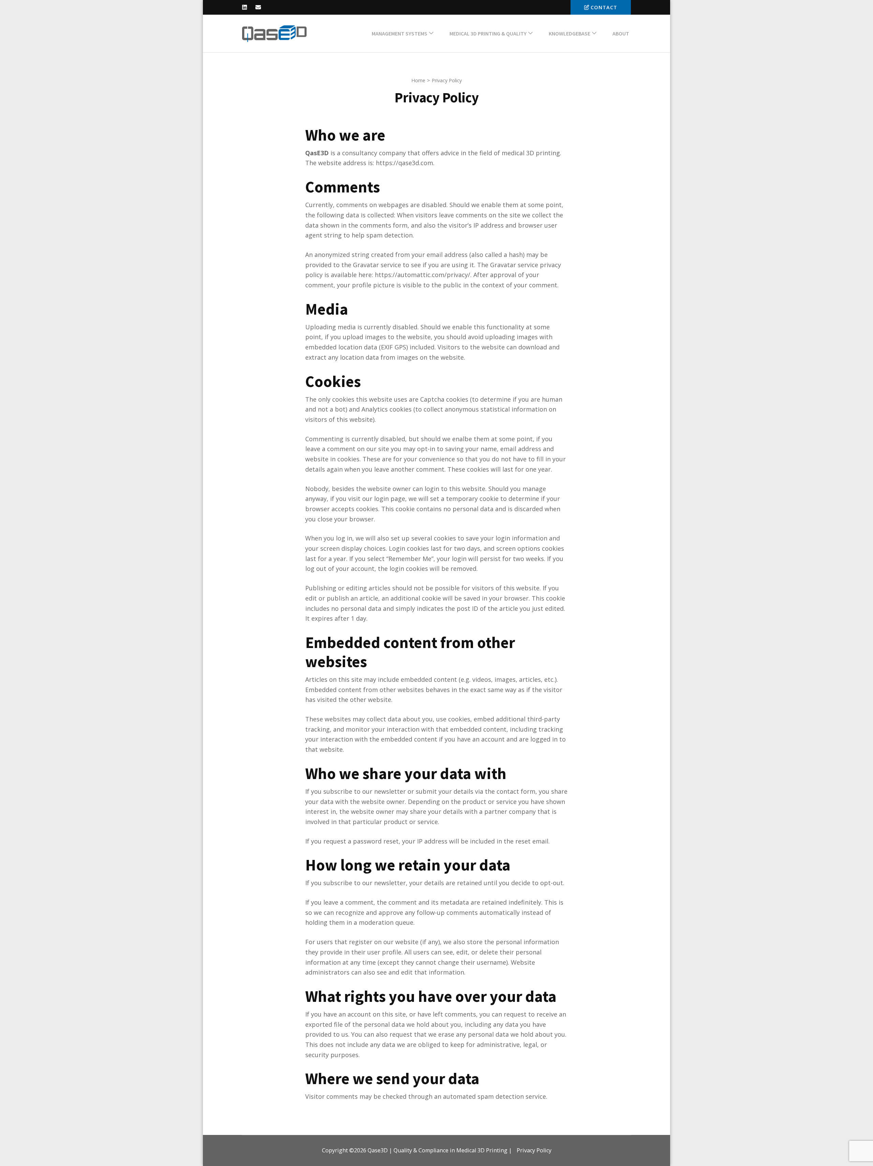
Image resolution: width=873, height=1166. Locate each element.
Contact (604, 7)
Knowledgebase (569, 33)
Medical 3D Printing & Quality (488, 33)
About (620, 33)
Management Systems (399, 33)
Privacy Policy (534, 1150)
